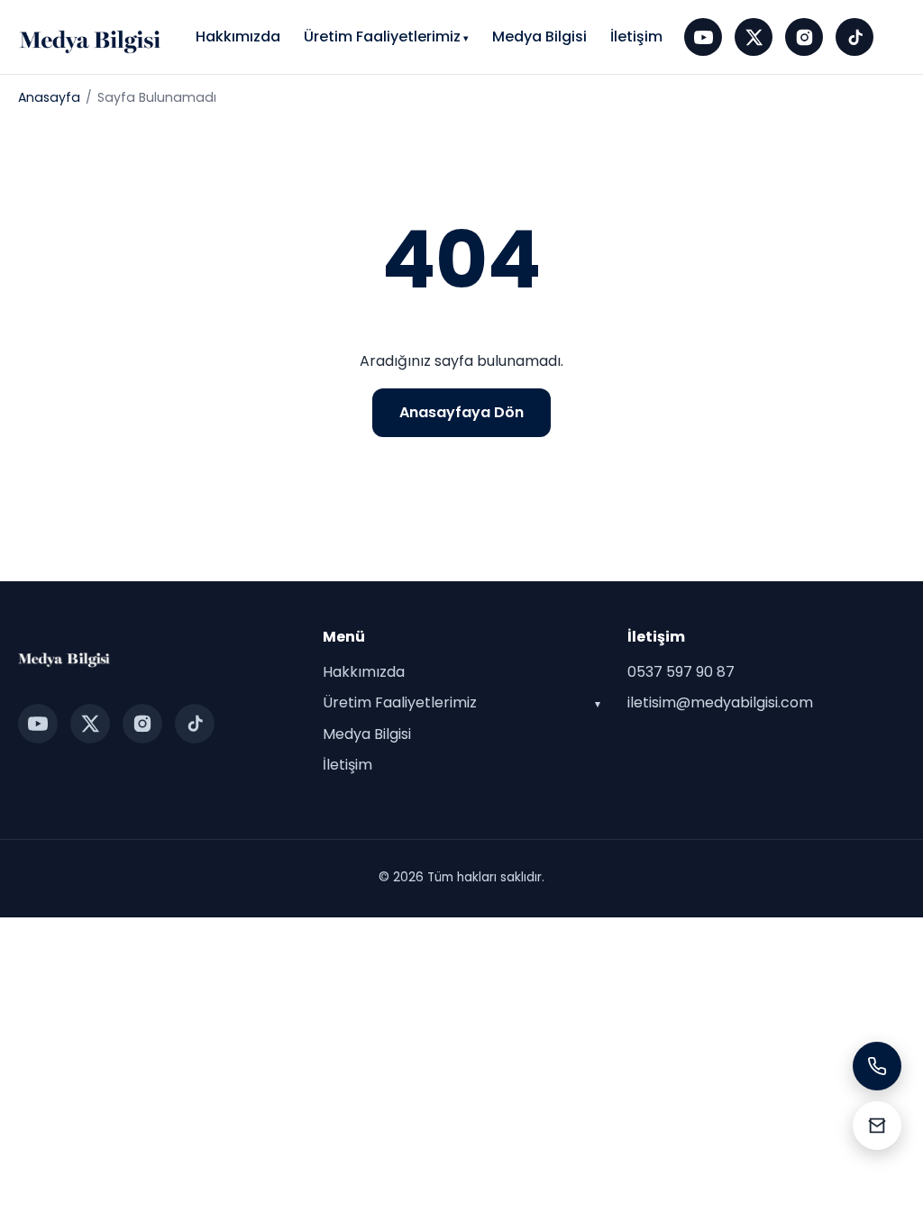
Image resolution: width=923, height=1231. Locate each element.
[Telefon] (877, 1066)
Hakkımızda (238, 36)
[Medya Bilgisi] (91, 37)
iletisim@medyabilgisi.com (720, 702)
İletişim (636, 36)
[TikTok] (854, 37)
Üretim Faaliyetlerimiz (382, 36)
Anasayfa (49, 97)
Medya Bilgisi (539, 36)
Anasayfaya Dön (461, 412)
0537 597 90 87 (681, 671)
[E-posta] (877, 1125)
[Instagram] (804, 37)
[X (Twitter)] (753, 37)
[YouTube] (703, 37)
